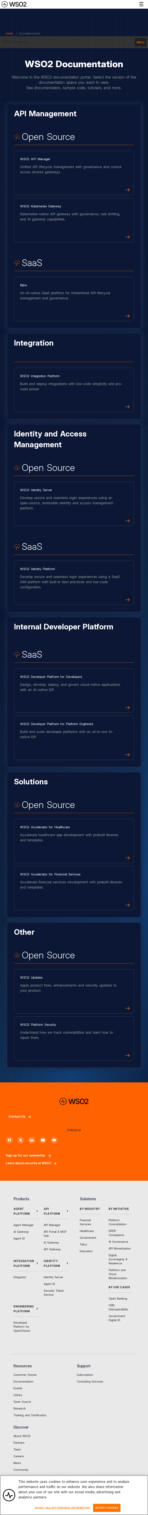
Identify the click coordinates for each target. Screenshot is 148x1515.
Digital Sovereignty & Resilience (118, 1259)
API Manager (52, 1225)
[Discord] (54, 1140)
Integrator (19, 1277)
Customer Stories (25, 1374)
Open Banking (118, 1298)
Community (20, 1469)
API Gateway (52, 1249)
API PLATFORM (52, 1211)
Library (17, 1395)
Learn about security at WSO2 (28, 1163)
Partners (18, 1442)
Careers (18, 1456)
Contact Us (17, 1116)
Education (86, 1251)
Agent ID (19, 1238)
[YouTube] (43, 1140)
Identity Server (53, 1277)
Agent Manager (23, 1225)
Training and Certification (29, 1415)
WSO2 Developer (15, 42)
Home (9, 33)
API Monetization (120, 1248)
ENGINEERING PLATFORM (23, 1309)
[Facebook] (9, 1140)
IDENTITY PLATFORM (52, 1263)
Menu (140, 42)
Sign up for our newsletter (25, 1155)
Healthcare (87, 1231)
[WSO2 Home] (14, 4)
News (17, 1463)
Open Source (22, 1401)
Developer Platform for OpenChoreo (21, 1326)
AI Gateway (21, 1231)
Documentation (23, 1381)
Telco (83, 1244)
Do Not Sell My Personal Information (62, 1507)
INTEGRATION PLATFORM (23, 1263)
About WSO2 (21, 1436)
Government (88, 1237)
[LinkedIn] (31, 1140)
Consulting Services (90, 1381)
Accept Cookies (106, 1507)
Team (17, 1449)
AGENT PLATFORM (21, 1211)
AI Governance (118, 1241)
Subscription (85, 1374)
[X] (20, 1140)
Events (17, 1388)
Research (19, 1408)
